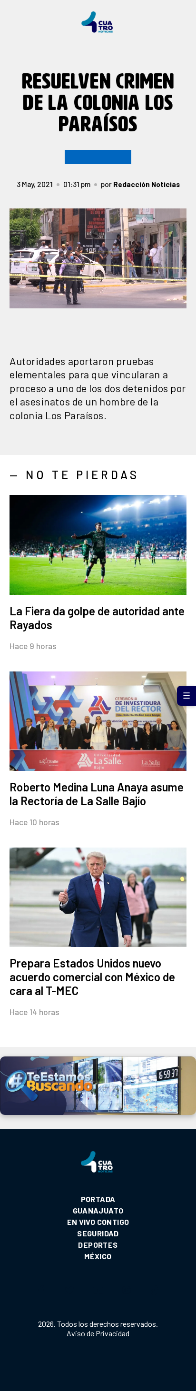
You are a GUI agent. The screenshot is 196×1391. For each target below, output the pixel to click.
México (97, 1256)
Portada (98, 1199)
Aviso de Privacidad (98, 1333)
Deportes (98, 1244)
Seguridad (98, 1233)
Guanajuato (98, 1210)
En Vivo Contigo (98, 1221)
